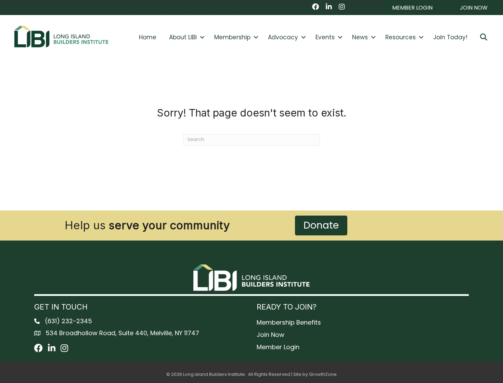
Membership (232, 37)
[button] (412, 7)
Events (325, 37)
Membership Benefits (289, 322)
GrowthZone (323, 374)
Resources (400, 37)
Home (147, 37)
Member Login (278, 347)
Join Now (270, 334)
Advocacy (283, 37)
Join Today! (450, 37)
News (360, 37)
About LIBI (183, 37)
